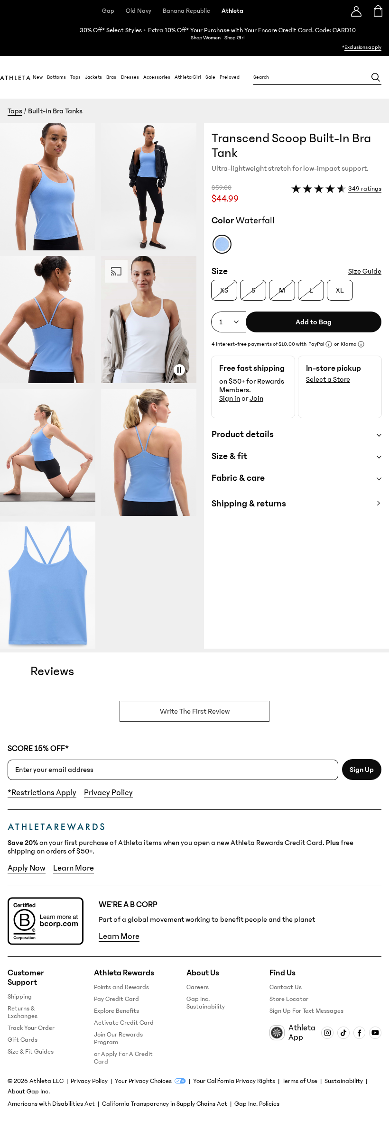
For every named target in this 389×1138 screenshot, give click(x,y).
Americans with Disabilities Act (51, 1104)
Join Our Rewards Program (118, 1038)
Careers (197, 987)
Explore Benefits (116, 1011)
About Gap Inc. (29, 1091)
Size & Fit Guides (31, 1051)
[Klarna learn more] (361, 344)
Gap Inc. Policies (256, 1104)
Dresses (130, 77)
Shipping (20, 996)
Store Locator (288, 999)
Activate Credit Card (124, 1023)
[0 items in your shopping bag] (378, 11)
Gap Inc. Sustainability (205, 1002)
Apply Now (27, 868)
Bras (111, 77)
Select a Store (328, 379)
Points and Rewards (121, 987)
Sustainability (343, 1081)
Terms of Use (299, 1081)
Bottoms (56, 77)
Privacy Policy (108, 793)
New (38, 77)
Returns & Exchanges (22, 1012)
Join (256, 398)
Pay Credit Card (116, 999)
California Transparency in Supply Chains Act (164, 1104)
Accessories (156, 77)
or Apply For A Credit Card (123, 1057)
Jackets (93, 77)
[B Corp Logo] (45, 921)
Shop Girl (234, 38)
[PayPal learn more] (328, 344)
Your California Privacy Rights (234, 1081)
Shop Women (206, 38)
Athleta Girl (188, 77)
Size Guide (364, 271)
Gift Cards (22, 1040)
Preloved (230, 77)
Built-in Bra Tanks (55, 111)
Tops (75, 77)
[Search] (375, 77)
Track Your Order (31, 1028)
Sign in (229, 398)
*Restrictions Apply (42, 793)
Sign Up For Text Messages (306, 1011)
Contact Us (285, 987)
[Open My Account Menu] (356, 11)
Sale (210, 77)
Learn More (73, 868)
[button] (102, 386)
